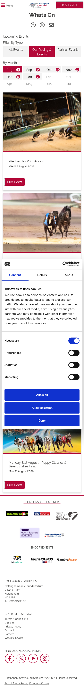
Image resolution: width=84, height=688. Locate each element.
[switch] (74, 353)
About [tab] (69, 275)
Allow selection (42, 407)
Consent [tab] (15, 275)
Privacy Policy (13, 626)
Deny (42, 420)
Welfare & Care (14, 637)
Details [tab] (42, 275)
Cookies (9, 622)
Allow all (42, 395)
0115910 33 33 (17, 601)
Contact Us (11, 630)
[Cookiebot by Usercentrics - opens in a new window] (62, 264)
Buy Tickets (69, 5)
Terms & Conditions (16, 618)
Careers (9, 633)
